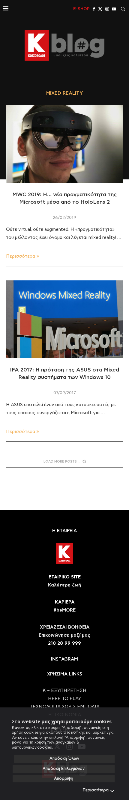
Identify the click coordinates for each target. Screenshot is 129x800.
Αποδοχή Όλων (64, 759)
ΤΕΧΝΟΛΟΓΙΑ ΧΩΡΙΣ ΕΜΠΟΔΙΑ (65, 706)
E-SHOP (81, 9)
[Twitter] (100, 9)
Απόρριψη (63, 779)
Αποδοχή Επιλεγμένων (64, 769)
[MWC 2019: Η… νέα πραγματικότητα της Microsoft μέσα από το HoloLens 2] (64, 144)
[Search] (123, 9)
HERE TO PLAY (64, 698)
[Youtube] (114, 9)
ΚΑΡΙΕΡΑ (64, 602)
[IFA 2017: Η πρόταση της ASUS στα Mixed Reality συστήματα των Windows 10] (64, 319)
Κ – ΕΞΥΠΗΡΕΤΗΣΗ (64, 690)
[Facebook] (94, 9)
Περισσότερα (96, 790)
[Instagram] (107, 9)
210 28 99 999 (64, 643)
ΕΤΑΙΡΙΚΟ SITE (65, 577)
